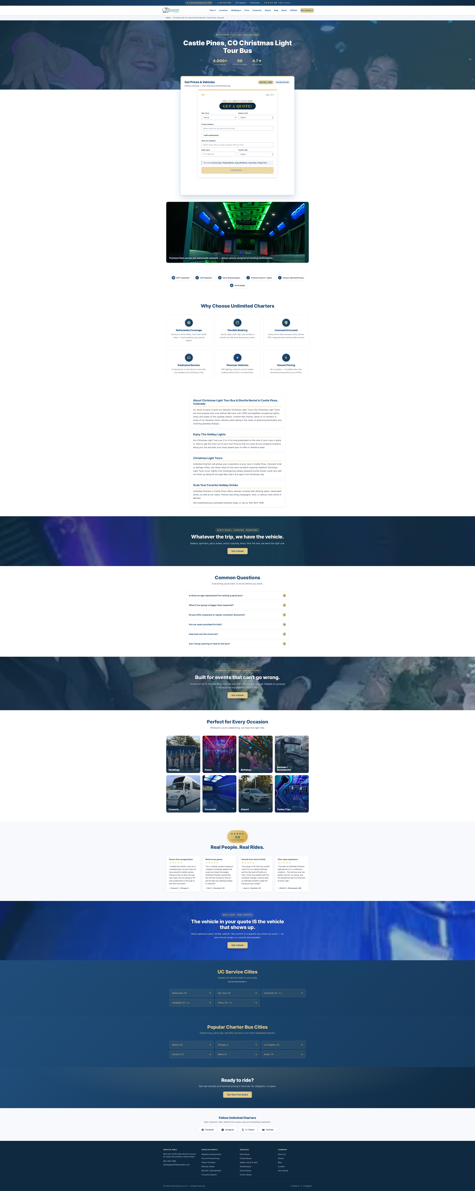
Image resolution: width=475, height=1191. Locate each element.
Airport (268, 10)
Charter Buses (246, 1158)
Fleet (213, 10)
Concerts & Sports (209, 1175)
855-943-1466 (225, 3)
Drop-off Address (208, 141)
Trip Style (205, 113)
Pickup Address (207, 124)
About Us (282, 1154)
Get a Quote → (307, 10)
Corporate (256, 10)
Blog (276, 10)
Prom (246, 10)
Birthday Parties (208, 1166)
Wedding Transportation (211, 1154)
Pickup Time (243, 150)
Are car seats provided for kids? (237, 624)
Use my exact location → (237, 982)
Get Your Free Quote (237, 1094)
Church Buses (245, 1175)
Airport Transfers (208, 1162)
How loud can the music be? (237, 634)
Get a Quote (237, 551)
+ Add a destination (211, 135)
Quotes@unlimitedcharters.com (176, 1165)
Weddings (236, 10)
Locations (223, 10)
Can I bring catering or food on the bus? (237, 643)
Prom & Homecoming (210, 1158)
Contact (281, 1166)
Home (168, 18)
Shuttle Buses (245, 1166)
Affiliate (293, 10)
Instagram (307, 1186)
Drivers (281, 1158)
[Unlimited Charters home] (170, 10)
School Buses (245, 1171)
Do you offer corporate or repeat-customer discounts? (237, 614)
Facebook (295, 1186)
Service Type (243, 113)
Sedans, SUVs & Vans (249, 1162)
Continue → (237, 170)
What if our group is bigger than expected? (237, 605)
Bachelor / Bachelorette (211, 1171)
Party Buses (245, 1154)
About (284, 10)
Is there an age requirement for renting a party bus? (237, 595)
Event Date (205, 150)
